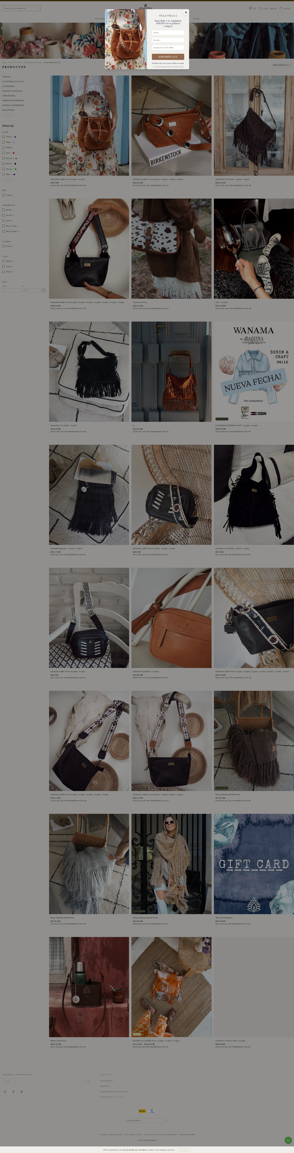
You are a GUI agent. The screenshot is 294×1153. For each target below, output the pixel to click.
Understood (184, 1150)
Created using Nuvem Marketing (168, 66)
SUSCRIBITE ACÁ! (168, 56)
